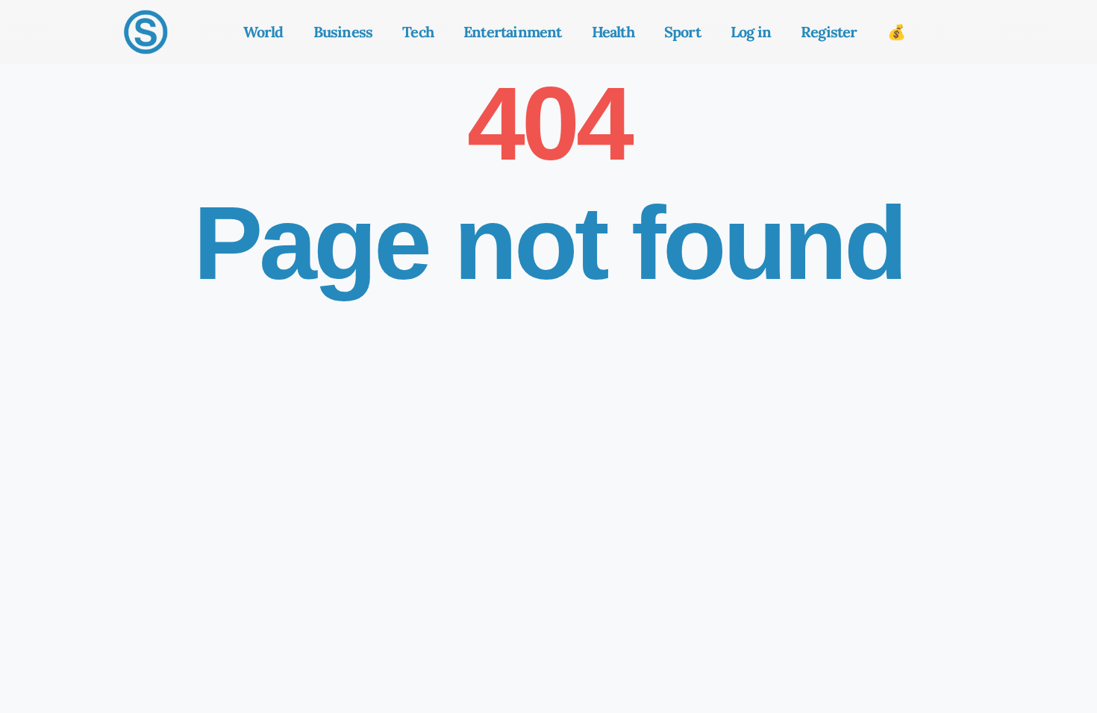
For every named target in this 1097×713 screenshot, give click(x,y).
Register (829, 31)
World (263, 31)
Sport (682, 31)
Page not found (548, 242)
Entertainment (512, 31)
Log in (751, 31)
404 (549, 123)
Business (343, 31)
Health (613, 31)
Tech (418, 31)
